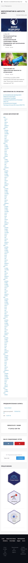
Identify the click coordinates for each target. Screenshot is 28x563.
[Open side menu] (1, 1)
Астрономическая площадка (10, 103)
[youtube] (20, 443)
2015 (4, 297)
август (6, 119)
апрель (6, 122)
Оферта (14, 552)
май (5, 120)
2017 (4, 266)
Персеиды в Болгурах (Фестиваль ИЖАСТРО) (14, 105)
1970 (4, 393)
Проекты (5, 541)
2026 (4, 117)
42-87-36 (8, 415)
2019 (4, 226)
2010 (4, 388)
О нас (3, 538)
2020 (4, 205)
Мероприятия (21, 538)
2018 (4, 245)
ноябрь (6, 145)
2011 (4, 372)
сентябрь (6, 133)
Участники (12, 541)
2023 (4, 158)
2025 (4, 128)
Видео (18, 541)
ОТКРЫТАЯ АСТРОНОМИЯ (9, 98)
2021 (4, 187)
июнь (5, 153)
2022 (4, 169)
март (5, 124)
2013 (4, 336)
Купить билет (8, 408)
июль (5, 136)
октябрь (6, 132)
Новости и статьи (11, 538)
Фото (23, 541)
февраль (6, 125)
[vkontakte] (8, 443)
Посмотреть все (21, 15)
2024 (4, 143)
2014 (4, 318)
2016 (4, 279)
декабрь (6, 130)
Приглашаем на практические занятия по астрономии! (12, 70)
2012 (4, 354)
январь (6, 127)
